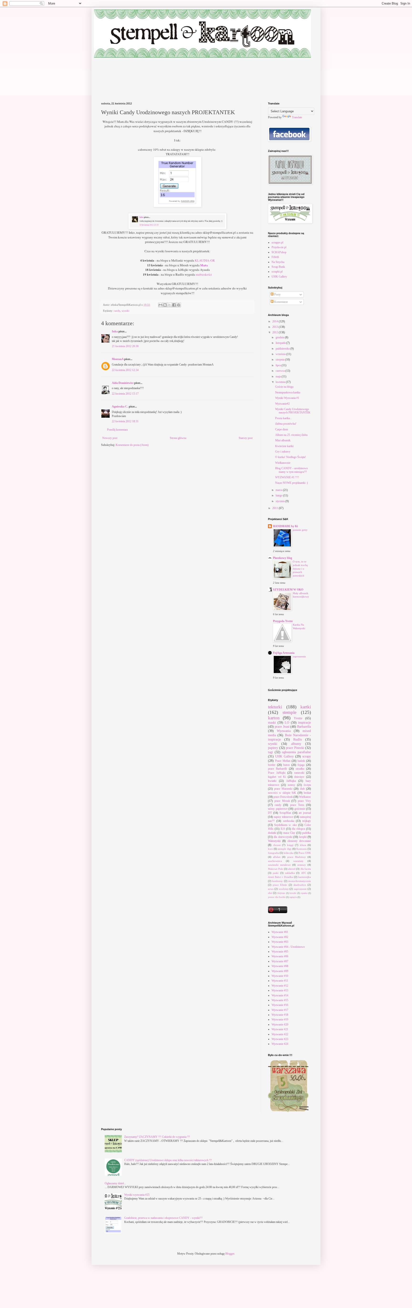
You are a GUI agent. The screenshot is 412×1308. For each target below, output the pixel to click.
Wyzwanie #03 (280, 941)
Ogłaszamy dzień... (115, 1183)
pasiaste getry (300, 529)
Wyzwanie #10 (280, 976)
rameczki (299, 772)
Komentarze (280, 302)
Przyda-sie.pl (279, 247)
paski (275, 872)
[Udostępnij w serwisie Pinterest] (178, 305)
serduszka (288, 821)
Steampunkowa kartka (287, 392)
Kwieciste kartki (284, 446)
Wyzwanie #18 (280, 1014)
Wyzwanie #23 (280, 1039)
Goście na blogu (284, 386)
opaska (304, 893)
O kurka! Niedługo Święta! (290, 457)
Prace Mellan (282, 760)
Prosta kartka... (283, 418)
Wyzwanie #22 (280, 1034)
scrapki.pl (277, 271)
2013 (275, 327)
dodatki (272, 832)
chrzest (277, 845)
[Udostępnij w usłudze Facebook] (174, 305)
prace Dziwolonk (283, 796)
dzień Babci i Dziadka (280, 876)
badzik (301, 760)
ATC (303, 872)
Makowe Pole (275, 868)
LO (287, 722)
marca (279, 490)
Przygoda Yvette (283, 621)
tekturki (275, 706)
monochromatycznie (299, 881)
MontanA (118, 359)
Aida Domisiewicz (123, 383)
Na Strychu (278, 262)
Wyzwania (284, 731)
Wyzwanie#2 (282, 403)
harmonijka (304, 876)
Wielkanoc (305, 796)
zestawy (301, 864)
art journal (305, 812)
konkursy (277, 881)
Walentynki (274, 841)
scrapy (306, 756)
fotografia (273, 852)
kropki (303, 837)
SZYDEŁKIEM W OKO (288, 589)
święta (307, 785)
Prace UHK (305, 852)
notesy (291, 785)
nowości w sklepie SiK (282, 792)
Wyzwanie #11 (280, 980)
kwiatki (272, 781)
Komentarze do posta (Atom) (132, 445)
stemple (289, 712)
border (271, 765)
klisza (303, 845)
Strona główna (178, 438)
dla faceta (305, 868)
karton (274, 717)
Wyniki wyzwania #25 (136, 1194)
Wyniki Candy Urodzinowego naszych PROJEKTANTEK (292, 410)
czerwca (280, 370)
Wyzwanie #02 (280, 937)
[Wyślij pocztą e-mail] (160, 305)
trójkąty (306, 821)
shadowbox (300, 884)
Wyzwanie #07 (280, 961)
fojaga (301, 765)
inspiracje (304, 722)
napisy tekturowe (283, 817)
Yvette (298, 718)
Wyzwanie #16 (280, 1005)
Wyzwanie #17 (280, 1010)
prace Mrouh (282, 801)
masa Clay (289, 832)
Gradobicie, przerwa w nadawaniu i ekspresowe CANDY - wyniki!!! (163, 1218)
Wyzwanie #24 (280, 1043)
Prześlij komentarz (117, 429)
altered (291, 868)
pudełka (306, 832)
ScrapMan (285, 812)
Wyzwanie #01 (280, 932)
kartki (305, 706)
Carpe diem (281, 429)
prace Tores (297, 805)
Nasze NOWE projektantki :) (291, 482)
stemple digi (284, 848)
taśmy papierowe (278, 808)
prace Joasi (282, 726)
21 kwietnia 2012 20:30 (125, 346)
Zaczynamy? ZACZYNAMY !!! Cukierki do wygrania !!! (157, 1136)
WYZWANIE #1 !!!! (287, 477)
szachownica (275, 861)
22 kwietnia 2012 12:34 (125, 370)
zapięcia (293, 897)
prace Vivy (304, 801)
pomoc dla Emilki (276, 897)
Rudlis (297, 739)
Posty (277, 294)
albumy (296, 744)
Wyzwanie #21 (280, 1029)
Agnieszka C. (120, 406)
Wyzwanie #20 (280, 1024)
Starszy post (245, 438)
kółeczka (289, 852)
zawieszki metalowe (279, 864)
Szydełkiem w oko (285, 825)
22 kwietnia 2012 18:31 (125, 421)
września (281, 354)
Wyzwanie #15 (280, 1000)
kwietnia (281, 382)
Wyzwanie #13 (280, 990)
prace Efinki (280, 884)
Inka (115, 331)
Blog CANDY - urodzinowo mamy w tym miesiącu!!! (291, 470)
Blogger (229, 1253)
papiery (273, 748)
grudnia (280, 337)
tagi (270, 752)
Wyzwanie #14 (280, 995)
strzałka (300, 768)
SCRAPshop (279, 252)
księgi (290, 845)
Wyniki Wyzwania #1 (287, 398)
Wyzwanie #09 (280, 971)
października (283, 348)
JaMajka (291, 781)
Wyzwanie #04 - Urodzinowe (288, 946)
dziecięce (299, 776)
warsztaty (298, 861)
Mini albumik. (283, 440)
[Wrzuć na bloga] (165, 305)
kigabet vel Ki (277, 776)
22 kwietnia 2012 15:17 (125, 393)
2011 (275, 508)
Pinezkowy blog (282, 558)
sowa (270, 888)
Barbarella (304, 726)
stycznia (280, 501)
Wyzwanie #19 (280, 1019)
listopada (281, 343)
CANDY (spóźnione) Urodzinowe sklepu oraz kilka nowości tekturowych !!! (168, 1160)
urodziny (284, 888)
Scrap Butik (278, 266)
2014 (275, 321)
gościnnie (299, 808)
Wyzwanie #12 (280, 985)
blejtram (281, 893)
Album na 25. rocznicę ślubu (291, 435)
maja (279, 376)
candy (117, 310)
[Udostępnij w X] (169, 305)
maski (272, 722)
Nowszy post (109, 438)
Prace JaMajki (276, 772)
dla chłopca (298, 828)
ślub (302, 788)
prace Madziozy (296, 856)
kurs (270, 848)
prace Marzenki (283, 788)
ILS (283, 828)
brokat (307, 792)
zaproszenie (300, 888)
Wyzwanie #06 (280, 956)
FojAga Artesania (283, 652)
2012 (275, 332)
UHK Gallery (279, 276)
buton (286, 765)
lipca (279, 365)
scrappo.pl (277, 242)
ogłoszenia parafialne (296, 752)
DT (270, 812)
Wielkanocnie (282, 462)
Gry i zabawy (282, 451)
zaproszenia (299, 656)
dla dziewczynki (283, 837)
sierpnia (280, 359)
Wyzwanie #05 (280, 951)
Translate (297, 117)
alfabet (276, 856)
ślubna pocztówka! (285, 423)
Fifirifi (275, 257)
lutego (279, 495)
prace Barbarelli (277, 768)
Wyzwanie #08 (280, 966)
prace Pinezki (295, 748)
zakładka (290, 872)
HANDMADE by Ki (285, 526)
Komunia (301, 848)
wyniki (125, 310)
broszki (292, 893)
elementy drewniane (299, 841)
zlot (270, 892)
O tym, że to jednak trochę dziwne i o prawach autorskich (300, 568)
